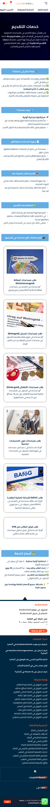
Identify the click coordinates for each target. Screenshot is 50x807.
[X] (41, 793)
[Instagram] (31, 793)
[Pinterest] (26, 793)
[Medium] (17, 793)
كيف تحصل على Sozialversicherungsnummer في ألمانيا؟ (26, 652)
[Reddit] (2, 793)
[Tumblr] (12, 793)
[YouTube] (36, 793)
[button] (7, 801)
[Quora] (7, 793)
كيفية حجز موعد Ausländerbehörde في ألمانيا (27, 644)
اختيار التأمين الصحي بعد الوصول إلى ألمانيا (28, 659)
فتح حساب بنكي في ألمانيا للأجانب (32, 665)
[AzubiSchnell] (25, 3)
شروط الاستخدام (33, 802)
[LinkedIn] (21, 793)
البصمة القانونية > (37, 777)
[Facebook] (45, 793)
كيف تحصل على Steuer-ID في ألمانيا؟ (31, 671)
